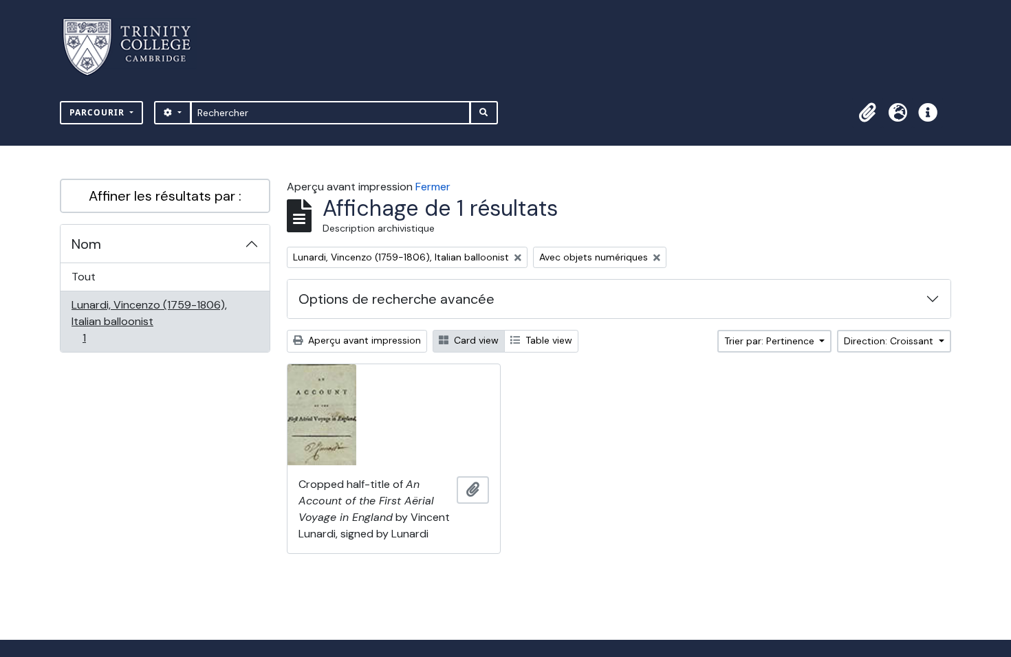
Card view (475, 340)
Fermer (432, 186)
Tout (84, 276)
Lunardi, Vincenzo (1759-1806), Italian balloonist (149, 321)
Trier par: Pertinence (770, 341)
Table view (547, 340)
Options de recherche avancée (396, 299)
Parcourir (98, 112)
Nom (86, 244)
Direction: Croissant (890, 341)
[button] (867, 113)
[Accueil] (135, 47)
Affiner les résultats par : (165, 196)
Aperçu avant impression (363, 340)
